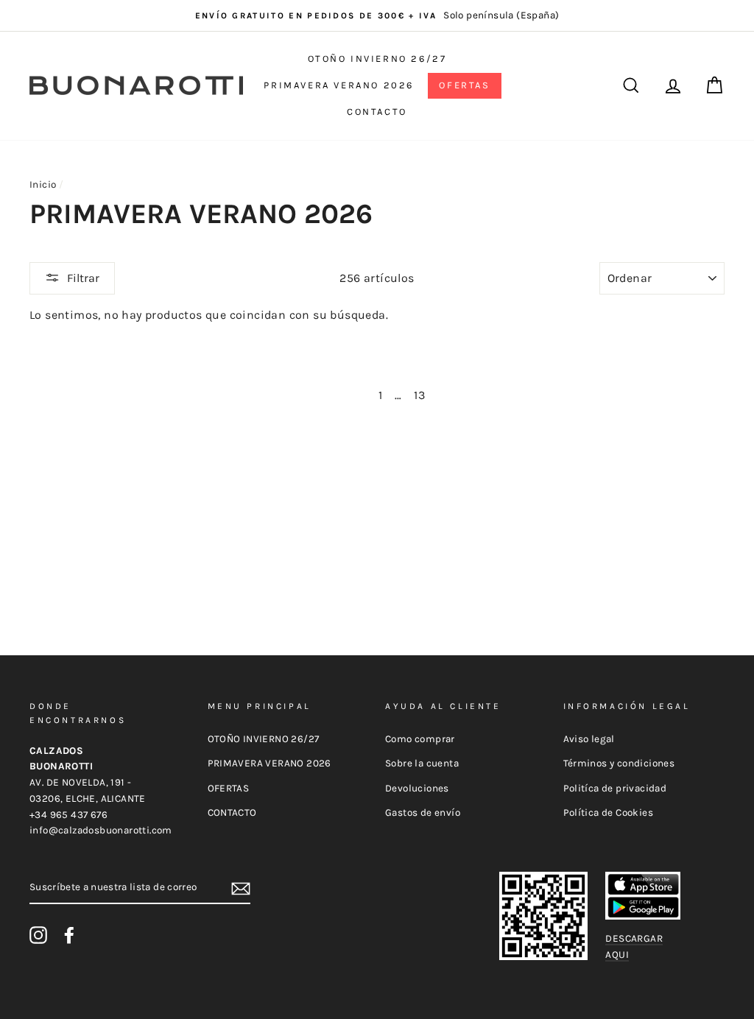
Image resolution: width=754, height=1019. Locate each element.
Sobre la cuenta (422, 763)
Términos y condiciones (619, 763)
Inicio (42, 184)
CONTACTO (377, 111)
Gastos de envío (422, 812)
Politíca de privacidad (615, 788)
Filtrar (83, 278)
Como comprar (420, 738)
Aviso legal (589, 738)
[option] (377, 15)
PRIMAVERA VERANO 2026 (339, 85)
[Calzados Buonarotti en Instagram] (38, 935)
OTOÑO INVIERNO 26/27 (377, 58)
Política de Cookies (608, 812)
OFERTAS (464, 85)
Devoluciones (417, 788)
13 (419, 395)
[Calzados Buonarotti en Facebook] (69, 935)
